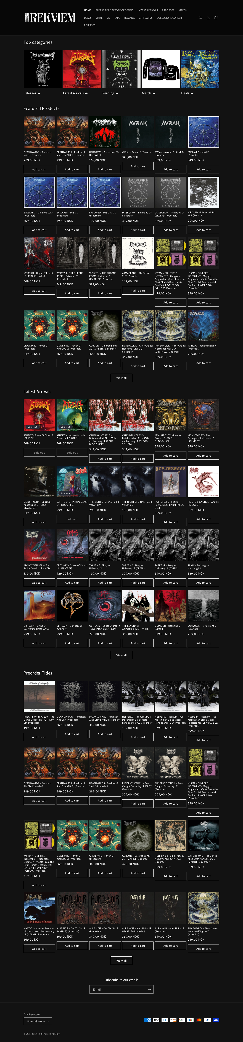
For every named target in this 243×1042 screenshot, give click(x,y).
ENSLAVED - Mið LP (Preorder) (198, 154)
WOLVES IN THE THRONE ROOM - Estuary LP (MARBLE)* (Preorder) (102, 276)
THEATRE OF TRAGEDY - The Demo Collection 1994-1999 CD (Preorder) (39, 719)
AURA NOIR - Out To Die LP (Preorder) (103, 930)
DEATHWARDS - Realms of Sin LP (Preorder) (38, 154)
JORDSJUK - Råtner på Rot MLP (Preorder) (201, 214)
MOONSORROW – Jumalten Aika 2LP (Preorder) (71, 718)
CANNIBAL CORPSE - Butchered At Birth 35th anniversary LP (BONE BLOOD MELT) (102, 440)
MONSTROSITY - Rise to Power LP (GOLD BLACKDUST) (168, 438)
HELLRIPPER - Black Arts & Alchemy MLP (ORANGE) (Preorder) (169, 858)
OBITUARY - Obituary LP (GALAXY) (70, 627)
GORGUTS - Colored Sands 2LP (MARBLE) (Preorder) (103, 347)
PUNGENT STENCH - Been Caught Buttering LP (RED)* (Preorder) (137, 786)
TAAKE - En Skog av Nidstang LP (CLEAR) (133, 567)
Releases (30, 93)
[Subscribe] (149, 989)
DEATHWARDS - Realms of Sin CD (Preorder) (38, 785)
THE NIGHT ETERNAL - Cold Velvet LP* (104, 503)
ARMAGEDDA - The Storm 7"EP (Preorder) (136, 275)
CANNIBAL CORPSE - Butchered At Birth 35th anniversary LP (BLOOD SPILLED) (135, 440)
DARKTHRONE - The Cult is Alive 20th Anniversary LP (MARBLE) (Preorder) (202, 858)
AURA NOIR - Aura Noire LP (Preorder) (169, 930)
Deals (185, 93)
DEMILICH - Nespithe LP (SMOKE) (168, 627)
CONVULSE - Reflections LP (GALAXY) (202, 627)
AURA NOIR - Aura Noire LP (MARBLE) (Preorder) (137, 930)
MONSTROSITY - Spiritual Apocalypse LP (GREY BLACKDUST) (37, 504)
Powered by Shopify (50, 1033)
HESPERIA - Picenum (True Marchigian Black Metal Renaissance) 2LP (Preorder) (170, 719)
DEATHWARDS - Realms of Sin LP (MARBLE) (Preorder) (71, 154)
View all (121, 378)
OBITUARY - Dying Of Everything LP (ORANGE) (37, 627)
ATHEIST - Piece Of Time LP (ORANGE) (38, 437)
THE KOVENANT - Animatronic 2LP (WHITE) (136, 627)
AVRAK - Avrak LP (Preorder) (137, 152)
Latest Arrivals (73, 93)
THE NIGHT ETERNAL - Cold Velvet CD (137, 503)
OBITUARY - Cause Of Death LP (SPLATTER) (72, 567)
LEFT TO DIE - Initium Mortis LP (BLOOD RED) (72, 503)
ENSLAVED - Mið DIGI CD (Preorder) (102, 214)
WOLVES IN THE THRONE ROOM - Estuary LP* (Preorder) (70, 276)
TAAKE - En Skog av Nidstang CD (100, 567)
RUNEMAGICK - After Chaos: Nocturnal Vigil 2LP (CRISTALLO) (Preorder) (170, 348)
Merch (146, 93)
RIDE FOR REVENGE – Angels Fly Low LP (203, 503)
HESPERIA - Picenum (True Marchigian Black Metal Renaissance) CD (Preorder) (137, 719)
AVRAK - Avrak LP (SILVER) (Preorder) (169, 154)
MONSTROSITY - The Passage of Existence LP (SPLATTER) (201, 438)
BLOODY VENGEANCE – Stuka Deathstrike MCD (37, 567)
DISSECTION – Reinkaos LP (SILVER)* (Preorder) (169, 214)
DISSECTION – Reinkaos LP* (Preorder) (137, 214)
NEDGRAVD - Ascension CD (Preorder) (104, 154)
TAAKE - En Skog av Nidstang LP (198, 567)
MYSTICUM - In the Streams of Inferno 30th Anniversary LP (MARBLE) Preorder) (39, 931)
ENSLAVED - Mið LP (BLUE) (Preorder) (38, 214)
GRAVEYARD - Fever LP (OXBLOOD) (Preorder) (69, 347)
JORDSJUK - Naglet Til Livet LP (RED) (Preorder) (38, 275)
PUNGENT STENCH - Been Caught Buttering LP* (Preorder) (169, 786)
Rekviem (36, 1033)
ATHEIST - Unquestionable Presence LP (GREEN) (71, 437)
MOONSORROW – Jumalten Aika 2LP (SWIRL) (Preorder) (104, 718)
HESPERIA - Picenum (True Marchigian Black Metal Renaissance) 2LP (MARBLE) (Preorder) (203, 721)
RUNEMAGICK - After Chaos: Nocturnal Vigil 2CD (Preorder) (203, 931)
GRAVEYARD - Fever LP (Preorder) (36, 347)
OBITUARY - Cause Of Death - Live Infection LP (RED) (104, 627)
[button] (200, 18)
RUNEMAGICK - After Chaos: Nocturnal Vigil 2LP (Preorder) (137, 348)
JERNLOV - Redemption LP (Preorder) (202, 347)
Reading (108, 93)
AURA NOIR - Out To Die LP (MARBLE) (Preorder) (71, 930)
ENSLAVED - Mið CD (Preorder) (67, 214)
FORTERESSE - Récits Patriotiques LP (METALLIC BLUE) (169, 504)
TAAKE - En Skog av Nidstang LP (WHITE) (166, 567)
